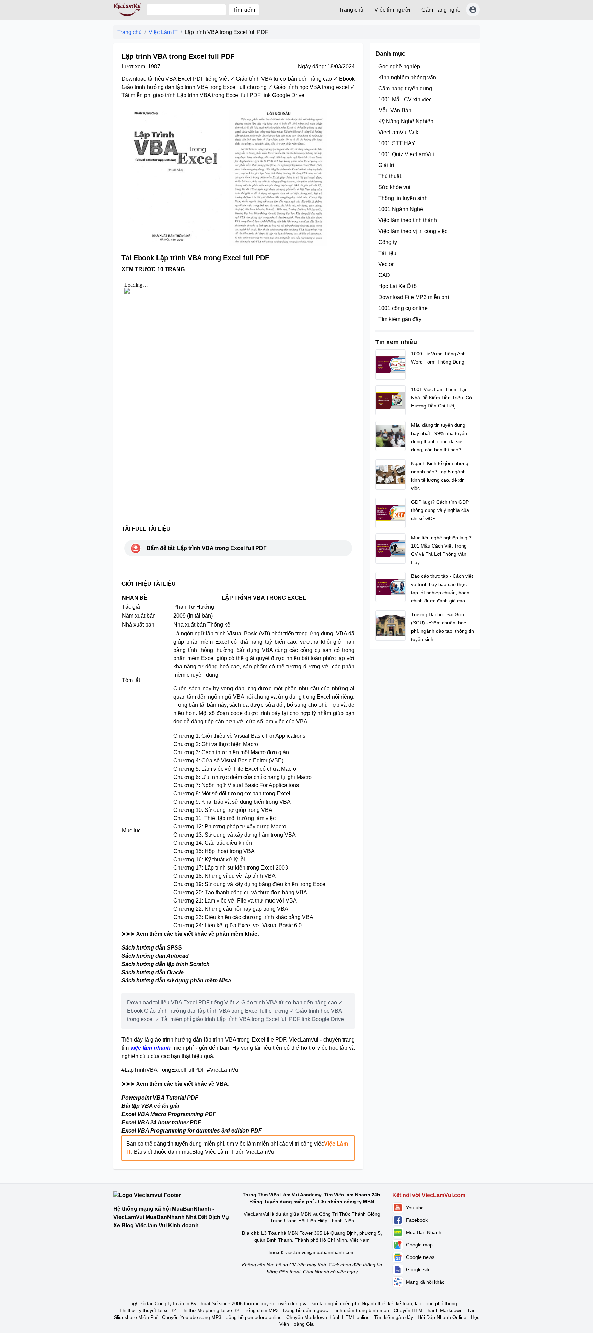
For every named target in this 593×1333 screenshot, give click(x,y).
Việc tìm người (392, 10)
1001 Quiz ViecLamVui (406, 154)
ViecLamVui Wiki (399, 132)
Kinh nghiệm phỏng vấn (407, 77)
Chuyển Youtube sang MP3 (191, 1317)
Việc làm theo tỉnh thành (407, 220)
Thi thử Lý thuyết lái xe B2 (147, 1310)
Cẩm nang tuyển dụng (405, 88)
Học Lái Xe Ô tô (397, 286)
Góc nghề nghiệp (399, 66)
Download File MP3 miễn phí (413, 297)
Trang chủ (351, 10)
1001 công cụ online (403, 308)
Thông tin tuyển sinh (403, 198)
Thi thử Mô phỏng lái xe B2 (210, 1310)
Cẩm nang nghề (441, 10)
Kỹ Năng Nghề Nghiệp (405, 121)
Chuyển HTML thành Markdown (428, 1310)
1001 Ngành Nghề (400, 209)
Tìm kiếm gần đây (399, 319)
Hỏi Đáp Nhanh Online (442, 1317)
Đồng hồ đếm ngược (305, 1310)
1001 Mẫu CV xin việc (405, 99)
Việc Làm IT (163, 32)
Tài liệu (387, 253)
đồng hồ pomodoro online (254, 1317)
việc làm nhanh (150, 1048)
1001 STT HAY (396, 143)
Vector (386, 264)
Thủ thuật (389, 176)
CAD (384, 275)
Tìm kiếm (244, 10)
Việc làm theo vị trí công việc (412, 231)
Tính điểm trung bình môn (361, 1310)
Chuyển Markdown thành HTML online (328, 1317)
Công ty (387, 242)
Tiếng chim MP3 (261, 1310)
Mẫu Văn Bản (394, 110)
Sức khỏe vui (394, 187)
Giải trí (386, 165)
